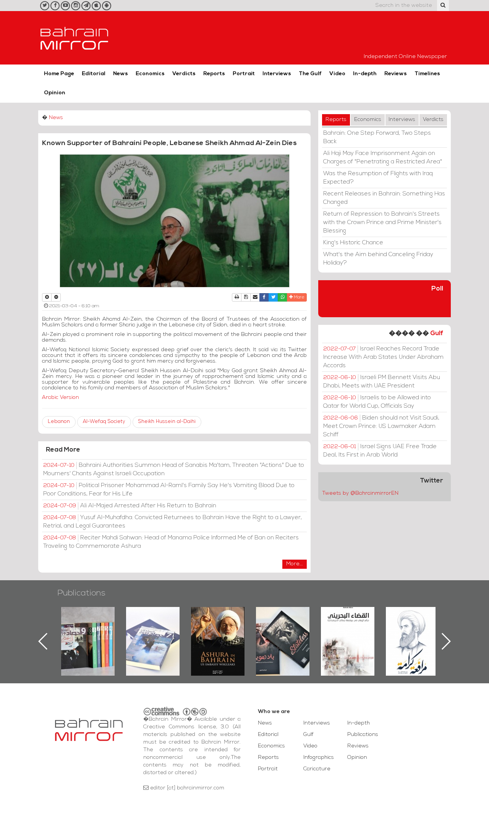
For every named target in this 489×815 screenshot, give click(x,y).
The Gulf (310, 74)
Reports (214, 74)
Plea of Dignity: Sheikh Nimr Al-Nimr (347, 624)
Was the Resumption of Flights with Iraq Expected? (378, 178)
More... (294, 564)
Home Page (59, 74)
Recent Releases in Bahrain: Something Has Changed (384, 198)
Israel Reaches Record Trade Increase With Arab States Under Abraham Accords (383, 357)
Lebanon (59, 421)
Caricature (316, 769)
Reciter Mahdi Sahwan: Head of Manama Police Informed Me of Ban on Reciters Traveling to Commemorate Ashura (171, 542)
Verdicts (184, 74)
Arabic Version (60, 397)
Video (337, 74)
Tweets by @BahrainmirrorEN (360, 493)
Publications (81, 593)
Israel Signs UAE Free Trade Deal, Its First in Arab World (380, 451)
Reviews (395, 74)
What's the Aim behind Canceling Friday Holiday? (378, 259)
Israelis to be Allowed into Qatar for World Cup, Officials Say (377, 402)
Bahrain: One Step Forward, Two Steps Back (377, 137)
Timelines (427, 74)
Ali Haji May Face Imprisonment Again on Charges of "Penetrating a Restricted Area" (382, 157)
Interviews (276, 74)
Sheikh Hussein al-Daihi (167, 421)
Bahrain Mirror (74, 38)
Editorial (93, 74)
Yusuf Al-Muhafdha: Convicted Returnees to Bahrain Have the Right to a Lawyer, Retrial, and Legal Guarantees (172, 522)
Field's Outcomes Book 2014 (412, 620)
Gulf (436, 333)
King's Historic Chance (353, 243)
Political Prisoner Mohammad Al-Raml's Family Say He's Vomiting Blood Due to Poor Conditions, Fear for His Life (169, 490)
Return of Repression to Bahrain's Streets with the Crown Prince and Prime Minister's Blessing (382, 222)
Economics (150, 74)
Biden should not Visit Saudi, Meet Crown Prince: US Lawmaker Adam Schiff (381, 426)
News (120, 74)
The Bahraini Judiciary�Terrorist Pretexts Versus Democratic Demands (283, 633)
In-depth (365, 74)
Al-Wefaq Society (104, 421)
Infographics (318, 757)
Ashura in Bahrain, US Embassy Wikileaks (153, 629)
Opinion (54, 93)
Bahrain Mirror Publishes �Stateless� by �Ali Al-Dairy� (217, 629)
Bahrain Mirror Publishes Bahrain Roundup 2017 (88, 629)
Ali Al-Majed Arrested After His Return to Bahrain (129, 506)
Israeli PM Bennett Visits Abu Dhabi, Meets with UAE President (381, 381)
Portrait (244, 74)
